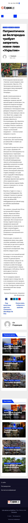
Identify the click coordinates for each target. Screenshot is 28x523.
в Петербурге (7, 463)
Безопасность (7, 361)
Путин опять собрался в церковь (20, 305)
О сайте (3, 482)
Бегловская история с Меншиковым (13, 466)
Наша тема (11, 27)
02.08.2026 (8, 417)
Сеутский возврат (12, 382)
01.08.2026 (8, 452)
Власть (13, 463)
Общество (17, 380)
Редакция (13, 56)
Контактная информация (8, 490)
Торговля (17, 27)
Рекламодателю (6, 486)
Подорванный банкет (11, 364)
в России (5, 27)
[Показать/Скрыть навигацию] (15, 16)
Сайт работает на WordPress (9, 510)
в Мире (5, 380)
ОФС (11, 344)
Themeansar (14, 512)
